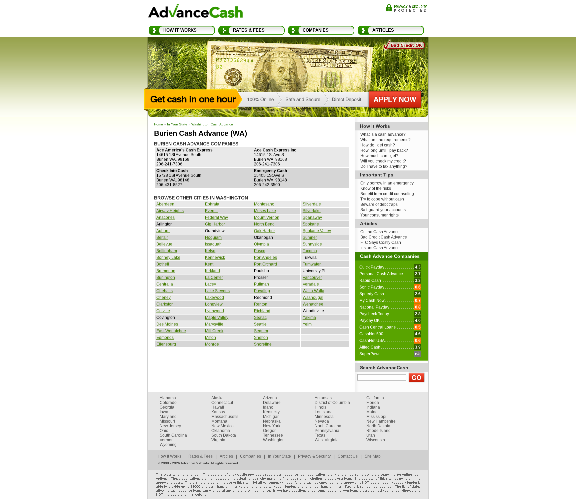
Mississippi (376, 416)
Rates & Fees (249, 30)
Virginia (218, 440)
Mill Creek (214, 331)
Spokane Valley (317, 230)
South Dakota (223, 435)
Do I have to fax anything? (383, 166)
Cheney (163, 297)
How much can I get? (379, 155)
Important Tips (376, 174)
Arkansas (323, 398)
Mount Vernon (266, 217)
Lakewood (214, 297)
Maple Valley (216, 317)
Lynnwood (214, 311)
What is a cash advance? (383, 134)
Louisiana (324, 412)
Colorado (168, 402)
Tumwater (312, 264)
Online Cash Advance (380, 231)
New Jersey (170, 426)
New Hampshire (381, 421)
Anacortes (165, 217)
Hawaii (217, 407)
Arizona (270, 398)
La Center (214, 277)
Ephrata (212, 204)
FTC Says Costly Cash (380, 242)
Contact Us (348, 456)
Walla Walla (313, 291)
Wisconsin (375, 440)
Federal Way (216, 217)
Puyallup (262, 291)
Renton (260, 304)
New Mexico (222, 426)
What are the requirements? (385, 139)
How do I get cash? (377, 145)
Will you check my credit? (383, 161)
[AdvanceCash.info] (195, 12)
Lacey (210, 284)
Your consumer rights (379, 215)
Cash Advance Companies (390, 256)
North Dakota (378, 426)
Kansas (218, 412)
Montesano (264, 204)
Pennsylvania (327, 430)
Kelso (210, 250)
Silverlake (312, 210)
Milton (210, 337)
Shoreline (263, 344)
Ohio (164, 430)
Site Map (373, 456)
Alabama (168, 398)
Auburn (163, 230)
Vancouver (312, 277)
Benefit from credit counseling (387, 193)
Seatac (260, 317)
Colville (163, 311)
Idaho (268, 407)
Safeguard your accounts (383, 209)
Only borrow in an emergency (387, 183)
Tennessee (273, 435)
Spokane (311, 224)
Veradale (311, 284)
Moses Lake (265, 210)
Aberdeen (165, 204)
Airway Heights (170, 210)
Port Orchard (265, 264)
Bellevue (164, 244)
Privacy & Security (406, 7)
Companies (316, 30)
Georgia (167, 407)
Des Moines (167, 324)
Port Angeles (265, 257)
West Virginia (327, 440)
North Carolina (328, 426)
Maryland (168, 416)
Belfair (162, 237)
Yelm (307, 324)
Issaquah (213, 244)
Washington (274, 440)
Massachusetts (224, 416)
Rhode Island (378, 430)
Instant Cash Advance (380, 247)
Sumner (310, 237)
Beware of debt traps (379, 204)
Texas (320, 435)
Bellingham (166, 250)
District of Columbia (332, 402)
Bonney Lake (168, 257)
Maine (372, 412)
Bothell (162, 264)
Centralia (164, 284)
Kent (209, 264)
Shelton (261, 337)
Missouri (167, 421)
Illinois (320, 407)
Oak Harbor (264, 230)
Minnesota (324, 416)
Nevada (322, 421)
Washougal (313, 297)
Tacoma (310, 250)
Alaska (217, 398)
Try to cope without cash (382, 199)
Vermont (167, 440)
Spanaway (312, 217)
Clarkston (165, 304)
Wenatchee (313, 304)
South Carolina (173, 435)
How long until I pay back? (384, 150)
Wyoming (168, 444)
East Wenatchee (171, 331)
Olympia (261, 244)
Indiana (373, 407)
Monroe (212, 344)
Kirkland (212, 271)
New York (271, 426)
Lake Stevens (217, 291)
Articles (383, 30)
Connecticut (222, 402)
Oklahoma (220, 430)
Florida (372, 402)
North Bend (264, 224)
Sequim (261, 331)
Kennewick (215, 257)
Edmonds (165, 337)
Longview (214, 304)
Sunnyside (312, 244)
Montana (219, 421)
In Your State (177, 124)
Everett (211, 210)
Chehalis (164, 291)
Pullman (261, 284)
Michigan (271, 416)
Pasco (259, 250)
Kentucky (271, 412)
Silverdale (312, 204)
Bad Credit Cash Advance (383, 237)
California (375, 398)
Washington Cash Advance (212, 124)
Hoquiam (213, 237)
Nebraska (272, 421)
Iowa (164, 412)
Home (158, 124)
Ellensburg (166, 344)
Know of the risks (375, 188)
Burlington (165, 277)
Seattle (260, 324)
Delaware (272, 402)
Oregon (270, 430)
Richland (262, 311)
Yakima (309, 317)
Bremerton (165, 271)
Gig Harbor (215, 224)
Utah (370, 435)
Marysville (214, 324)
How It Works (180, 30)
